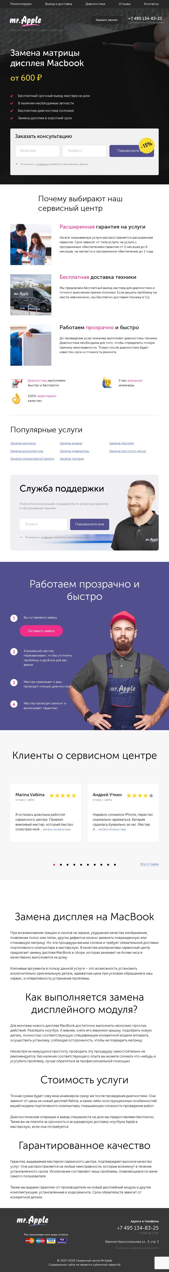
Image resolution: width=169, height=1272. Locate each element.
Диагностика (95, 4)
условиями (42, 164)
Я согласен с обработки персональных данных (54, 164)
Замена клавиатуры (74, 451)
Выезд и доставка (58, 4)
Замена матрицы (23, 443)
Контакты (151, 4)
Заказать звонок (106, 20)
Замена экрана (71, 443)
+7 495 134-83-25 (145, 19)
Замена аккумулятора (26, 451)
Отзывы (125, 4)
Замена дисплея (121, 443)
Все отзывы (149, 864)
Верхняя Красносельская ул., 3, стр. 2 (132, 1241)
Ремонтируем (21, 4)
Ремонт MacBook (22, 30)
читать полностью (56, 829)
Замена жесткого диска (127, 451)
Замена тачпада (72, 459)
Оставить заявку (41, 631)
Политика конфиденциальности (137, 1248)
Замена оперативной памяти (32, 459)
